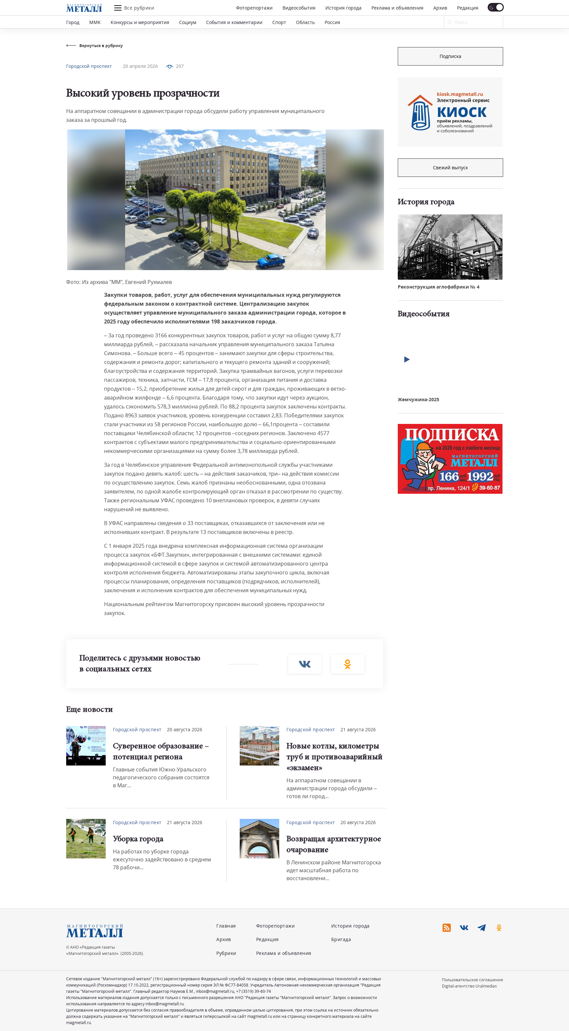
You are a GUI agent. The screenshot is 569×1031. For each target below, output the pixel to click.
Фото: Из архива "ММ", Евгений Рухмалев (119, 282)
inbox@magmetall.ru (215, 991)
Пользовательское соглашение (472, 980)
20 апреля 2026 (140, 66)
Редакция (467, 8)
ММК (95, 22)
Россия (332, 22)
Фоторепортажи (254, 8)
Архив (440, 8)
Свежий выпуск (450, 167)
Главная (226, 926)
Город (72, 22)
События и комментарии (234, 22)
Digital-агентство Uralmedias (469, 986)
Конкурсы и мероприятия (140, 22)
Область (305, 22)
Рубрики (226, 953)
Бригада (341, 939)
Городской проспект (89, 66)
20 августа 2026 (184, 729)
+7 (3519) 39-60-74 (253, 991)
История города (343, 8)
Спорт (279, 22)
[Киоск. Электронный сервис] (450, 112)
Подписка (450, 56)
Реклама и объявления (397, 8)
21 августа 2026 (358, 729)
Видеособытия (299, 8)
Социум (187, 22)
